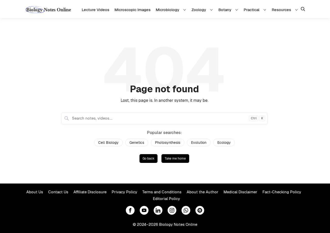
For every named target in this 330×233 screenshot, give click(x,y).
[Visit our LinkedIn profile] (158, 210)
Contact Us (58, 191)
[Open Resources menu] (297, 9)
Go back (148, 158)
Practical (251, 9)
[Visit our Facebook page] (130, 210)
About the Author (202, 191)
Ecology (224, 142)
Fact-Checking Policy (281, 191)
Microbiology (167, 9)
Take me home (175, 158)
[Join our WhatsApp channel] (186, 210)
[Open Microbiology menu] (185, 9)
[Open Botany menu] (237, 9)
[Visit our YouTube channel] (144, 210)
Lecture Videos (95, 9)
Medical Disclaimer (240, 191)
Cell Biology (108, 142)
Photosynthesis (167, 142)
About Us (34, 191)
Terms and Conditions (162, 191)
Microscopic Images (132, 9)
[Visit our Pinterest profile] (199, 210)
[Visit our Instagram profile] (172, 210)
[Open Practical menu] (265, 9)
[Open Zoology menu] (212, 9)
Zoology (199, 9)
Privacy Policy (124, 191)
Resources (281, 9)
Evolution (199, 142)
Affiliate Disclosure (89, 191)
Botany (224, 9)
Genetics (136, 142)
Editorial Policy (166, 198)
